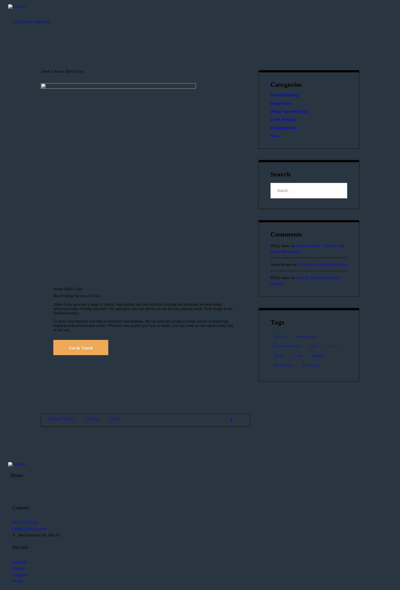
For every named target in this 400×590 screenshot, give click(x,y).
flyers (333, 346)
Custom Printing (284, 95)
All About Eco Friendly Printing (322, 265)
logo (298, 356)
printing (311, 365)
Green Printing (283, 120)
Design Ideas (280, 103)
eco (314, 346)
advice (280, 336)
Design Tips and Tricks (289, 111)
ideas (279, 356)
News (274, 136)
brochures (306, 336)
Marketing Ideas (283, 128)
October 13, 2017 (61, 419)
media (318, 356)
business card (287, 346)
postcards (283, 365)
